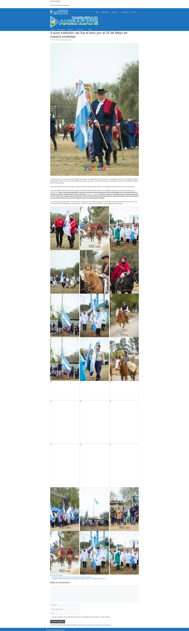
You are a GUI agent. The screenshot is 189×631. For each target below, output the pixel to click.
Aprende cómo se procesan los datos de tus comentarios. (94, 625)
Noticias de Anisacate (57, 575)
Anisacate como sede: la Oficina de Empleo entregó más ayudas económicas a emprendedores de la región (78, 578)
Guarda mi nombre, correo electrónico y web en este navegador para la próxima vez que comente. (81, 617)
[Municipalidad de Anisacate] (74, 22)
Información (124, 12)
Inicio (97, 12)
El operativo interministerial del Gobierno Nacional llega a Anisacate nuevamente (71, 577)
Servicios (114, 12)
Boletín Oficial (105, 12)
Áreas (133, 12)
